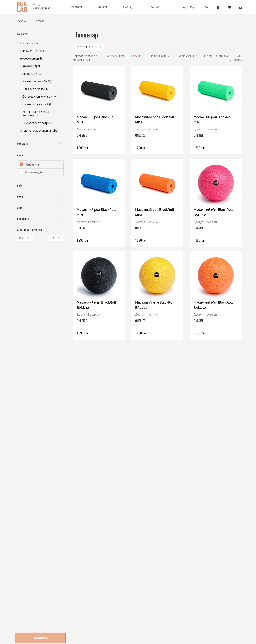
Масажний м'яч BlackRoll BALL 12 (213, 212)
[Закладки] (229, 7)
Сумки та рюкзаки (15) (37, 104)
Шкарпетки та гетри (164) (39, 123)
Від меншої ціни (159, 56)
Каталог (39, 21)
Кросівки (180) (29, 43)
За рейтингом (115, 56)
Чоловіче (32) (33, 172)
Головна (21, 21)
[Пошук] (207, 7)
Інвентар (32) (31, 66)
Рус (192, 7)
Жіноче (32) (32, 164)
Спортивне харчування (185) (39, 130)
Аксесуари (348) (31, 58)
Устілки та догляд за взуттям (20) (35, 113)
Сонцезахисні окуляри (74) (39, 96)
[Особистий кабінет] (218, 7)
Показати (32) (40, 637)
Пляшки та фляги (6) (35, 89)
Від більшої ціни (187, 56)
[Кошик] (240, 7)
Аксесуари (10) (32, 73)
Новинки (136, 56)
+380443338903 (42, 8)
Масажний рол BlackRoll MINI (96, 119)
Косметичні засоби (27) (37, 81)
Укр (185, 7)
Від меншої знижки (216, 56)
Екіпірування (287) (32, 50)
